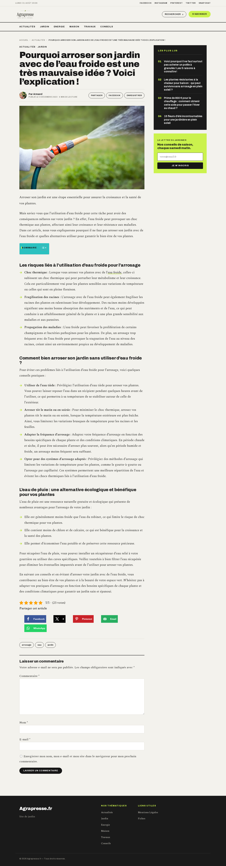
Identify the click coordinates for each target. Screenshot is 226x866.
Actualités (27, 26)
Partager (96, 95)
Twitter (191, 3)
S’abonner (199, 14)
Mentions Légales (148, 812)
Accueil (23, 40)
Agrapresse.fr (35, 808)
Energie (59, 26)
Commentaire (29, 676)
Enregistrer (134, 95)
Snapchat (205, 3)
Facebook (146, 3)
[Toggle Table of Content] (42, 248)
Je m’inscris (180, 165)
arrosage (26, 645)
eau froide (114, 272)
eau (39, 645)
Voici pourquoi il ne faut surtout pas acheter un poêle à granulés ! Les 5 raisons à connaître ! (183, 66)
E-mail (24, 739)
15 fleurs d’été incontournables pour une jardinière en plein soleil (183, 119)
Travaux (90, 26)
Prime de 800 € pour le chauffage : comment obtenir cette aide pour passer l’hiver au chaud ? (182, 103)
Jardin (44, 26)
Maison (74, 26)
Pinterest (176, 3)
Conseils (106, 26)
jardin (50, 645)
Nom (23, 722)
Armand (37, 94)
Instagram (161, 3)
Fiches (141, 818)
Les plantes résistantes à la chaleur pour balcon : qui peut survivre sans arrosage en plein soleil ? (183, 84)
